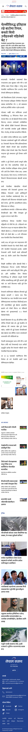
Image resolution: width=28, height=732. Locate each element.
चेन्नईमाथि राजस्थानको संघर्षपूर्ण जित (8, 447)
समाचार (10, 718)
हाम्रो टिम (14, 670)
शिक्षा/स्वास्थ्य (20, 721)
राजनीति (4, 718)
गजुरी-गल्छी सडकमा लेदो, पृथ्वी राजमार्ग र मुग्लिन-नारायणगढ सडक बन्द (13, 646)
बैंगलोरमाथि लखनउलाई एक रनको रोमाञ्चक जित (9, 482)
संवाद (3, 721)
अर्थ (15, 718)
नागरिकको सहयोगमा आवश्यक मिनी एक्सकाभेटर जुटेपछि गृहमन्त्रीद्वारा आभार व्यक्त (13, 589)
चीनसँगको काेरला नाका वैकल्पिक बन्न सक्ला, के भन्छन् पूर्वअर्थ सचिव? (14, 534)
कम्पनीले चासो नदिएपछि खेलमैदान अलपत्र (7, 502)
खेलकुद (7, 15)
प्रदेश (8, 724)
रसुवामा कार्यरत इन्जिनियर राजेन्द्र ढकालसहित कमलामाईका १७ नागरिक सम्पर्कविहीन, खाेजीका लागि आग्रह (13, 617)
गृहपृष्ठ (2, 15)
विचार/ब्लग (20, 718)
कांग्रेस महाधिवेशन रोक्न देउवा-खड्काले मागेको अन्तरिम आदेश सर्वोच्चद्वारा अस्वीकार (11, 560)
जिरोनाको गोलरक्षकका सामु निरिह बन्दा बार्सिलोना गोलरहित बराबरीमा (9, 465)
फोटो (8, 721)
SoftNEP (10, 730)
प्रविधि (3, 724)
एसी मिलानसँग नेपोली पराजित (8, 428)
